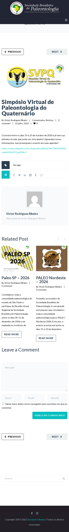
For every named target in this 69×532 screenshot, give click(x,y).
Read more (11, 334)
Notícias (49, 120)
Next (55, 51)
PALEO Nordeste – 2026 (51, 279)
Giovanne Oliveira (36, 519)
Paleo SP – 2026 (15, 277)
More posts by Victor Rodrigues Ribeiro (26, 218)
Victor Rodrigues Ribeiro (15, 120)
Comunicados (38, 120)
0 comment (7, 286)
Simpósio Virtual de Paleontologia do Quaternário (28, 107)
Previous (14, 51)
